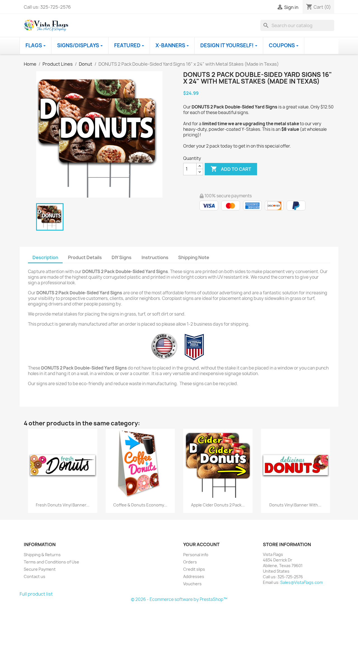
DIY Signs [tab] (121, 257)
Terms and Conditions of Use (51, 562)
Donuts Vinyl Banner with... (295, 505)
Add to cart (231, 168)
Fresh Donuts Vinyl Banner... (63, 505)
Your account (201, 544)
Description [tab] (45, 257)
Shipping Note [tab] (194, 257)
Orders (190, 562)
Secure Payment (40, 569)
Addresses (193, 576)
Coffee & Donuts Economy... (140, 505)
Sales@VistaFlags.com (301, 582)
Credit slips (194, 569)
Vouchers (192, 583)
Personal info (195, 554)
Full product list (36, 594)
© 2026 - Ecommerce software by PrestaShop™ (179, 599)
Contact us (34, 576)
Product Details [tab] (85, 257)
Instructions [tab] (155, 257)
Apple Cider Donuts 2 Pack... (218, 505)
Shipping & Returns (42, 554)
